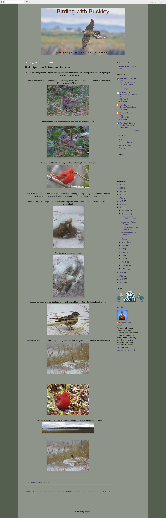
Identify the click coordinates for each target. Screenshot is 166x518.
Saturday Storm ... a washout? (128, 234)
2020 (121, 191)
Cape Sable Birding (127, 123)
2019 (121, 195)
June (124, 252)
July (123, 249)
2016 (121, 205)
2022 (121, 185)
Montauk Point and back (127, 107)
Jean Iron (122, 148)
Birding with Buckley (83, 11)
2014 (121, 273)
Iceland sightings (125, 145)
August (124, 245)
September (126, 242)
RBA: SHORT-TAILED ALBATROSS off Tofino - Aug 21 (127, 85)
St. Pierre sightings (126, 142)
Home (68, 491)
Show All (136, 130)
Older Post (106, 491)
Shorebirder (124, 105)
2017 (121, 201)
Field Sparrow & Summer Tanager (128, 218)
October (125, 239)
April (123, 259)
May (123, 255)
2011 (121, 283)
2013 (121, 276)
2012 (121, 279)
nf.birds (121, 139)
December (126, 211)
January (125, 269)
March (124, 262)
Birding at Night (124, 117)
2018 (121, 198)
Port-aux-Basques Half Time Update (129, 228)
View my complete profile (126, 350)
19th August (123, 99)
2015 (121, 208)
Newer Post (30, 491)
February (125, 265)
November (126, 214)
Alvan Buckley (125, 322)
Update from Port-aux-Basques (129, 223)
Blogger (87, 512)
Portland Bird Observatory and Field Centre (128, 95)
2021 (121, 188)
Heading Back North (126, 125)
